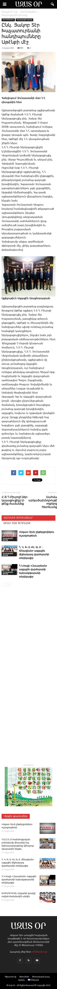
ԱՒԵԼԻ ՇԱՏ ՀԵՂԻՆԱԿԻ (17, 523)
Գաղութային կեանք (24, 20)
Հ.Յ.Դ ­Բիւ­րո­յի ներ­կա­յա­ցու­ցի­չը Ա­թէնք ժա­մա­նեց (15, 500)
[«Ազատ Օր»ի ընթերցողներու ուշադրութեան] (9, 535)
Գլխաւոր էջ (10, 976)
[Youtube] (37, 960)
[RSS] (28, 960)
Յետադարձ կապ (41, 976)
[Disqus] (28, 634)
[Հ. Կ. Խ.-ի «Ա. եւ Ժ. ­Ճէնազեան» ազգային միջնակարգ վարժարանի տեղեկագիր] (9, 550)
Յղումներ (24, 976)
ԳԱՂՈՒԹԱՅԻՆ (8, 20)
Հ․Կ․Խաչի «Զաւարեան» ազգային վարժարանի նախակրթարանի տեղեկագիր (19, 879)
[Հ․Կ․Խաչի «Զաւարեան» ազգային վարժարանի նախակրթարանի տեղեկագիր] (9, 569)
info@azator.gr (39, 951)
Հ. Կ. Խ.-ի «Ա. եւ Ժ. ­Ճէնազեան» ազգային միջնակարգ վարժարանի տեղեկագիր (18, 863)
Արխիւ (21, 980)
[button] (52, 4)
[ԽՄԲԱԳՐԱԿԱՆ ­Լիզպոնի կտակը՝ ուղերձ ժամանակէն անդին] (47, 897)
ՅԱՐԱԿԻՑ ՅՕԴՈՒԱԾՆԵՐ (18, 518)
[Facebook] (20, 960)
